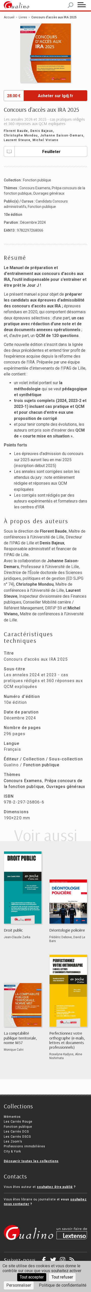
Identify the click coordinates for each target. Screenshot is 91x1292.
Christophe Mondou (21, 135)
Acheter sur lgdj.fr (55, 95)
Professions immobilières (24, 1146)
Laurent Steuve (17, 140)
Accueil (9, 17)
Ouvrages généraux (48, 193)
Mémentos (12, 1117)
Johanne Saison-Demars (62, 135)
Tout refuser (62, 1277)
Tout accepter (32, 1277)
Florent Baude (16, 131)
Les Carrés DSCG (17, 1136)
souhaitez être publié (55, 1187)
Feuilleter (51, 151)
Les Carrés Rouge (18, 1121)
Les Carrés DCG (16, 1131)
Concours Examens (34, 188)
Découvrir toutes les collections (31, 1161)
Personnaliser (18, 1285)
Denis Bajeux (41, 131)
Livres (23, 17)
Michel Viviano (45, 140)
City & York (12, 1151)
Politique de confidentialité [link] (62, 1285)
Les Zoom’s (13, 1141)
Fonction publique (37, 180)
